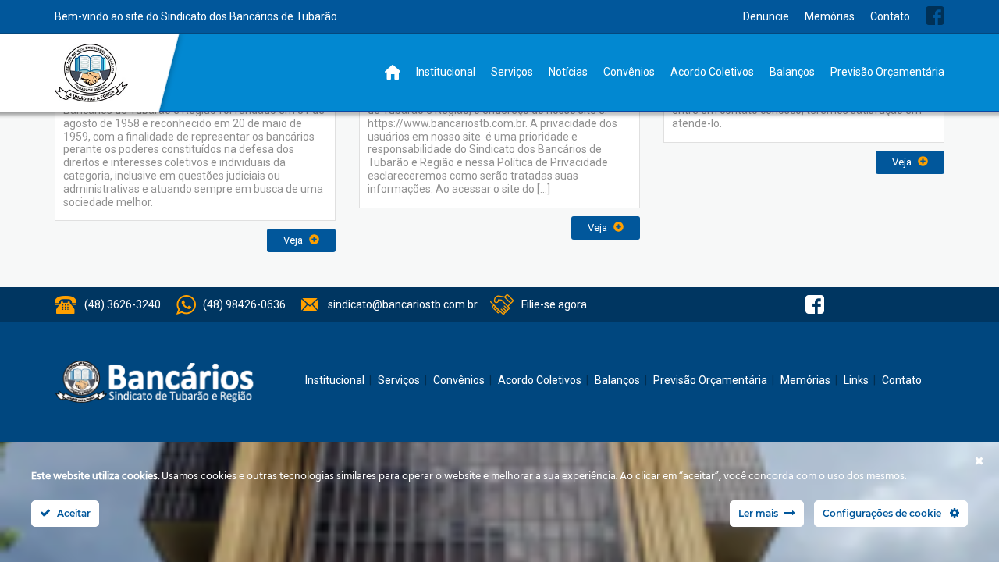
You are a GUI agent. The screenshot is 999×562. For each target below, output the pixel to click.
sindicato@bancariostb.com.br (403, 304)
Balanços (792, 72)
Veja (294, 240)
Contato (890, 16)
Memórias (830, 16)
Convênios (629, 72)
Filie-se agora (554, 304)
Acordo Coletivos (712, 72)
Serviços (512, 72)
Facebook (935, 15)
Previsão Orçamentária (887, 72)
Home (392, 72)
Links (856, 380)
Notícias (568, 72)
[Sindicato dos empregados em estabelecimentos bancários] (92, 73)
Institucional (445, 72)
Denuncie (766, 16)
